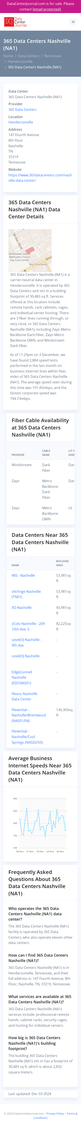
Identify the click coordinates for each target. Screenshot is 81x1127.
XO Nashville (22, 607)
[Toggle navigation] (73, 21)
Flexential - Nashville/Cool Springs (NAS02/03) (27, 736)
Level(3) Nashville (26, 656)
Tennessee (52, 56)
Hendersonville (20, 61)
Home (8, 56)
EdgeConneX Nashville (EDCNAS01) (22, 677)
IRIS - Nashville (23, 575)
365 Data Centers (22, 109)
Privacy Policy (55, 1113)
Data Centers (28, 56)
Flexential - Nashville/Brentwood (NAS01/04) (29, 715)
